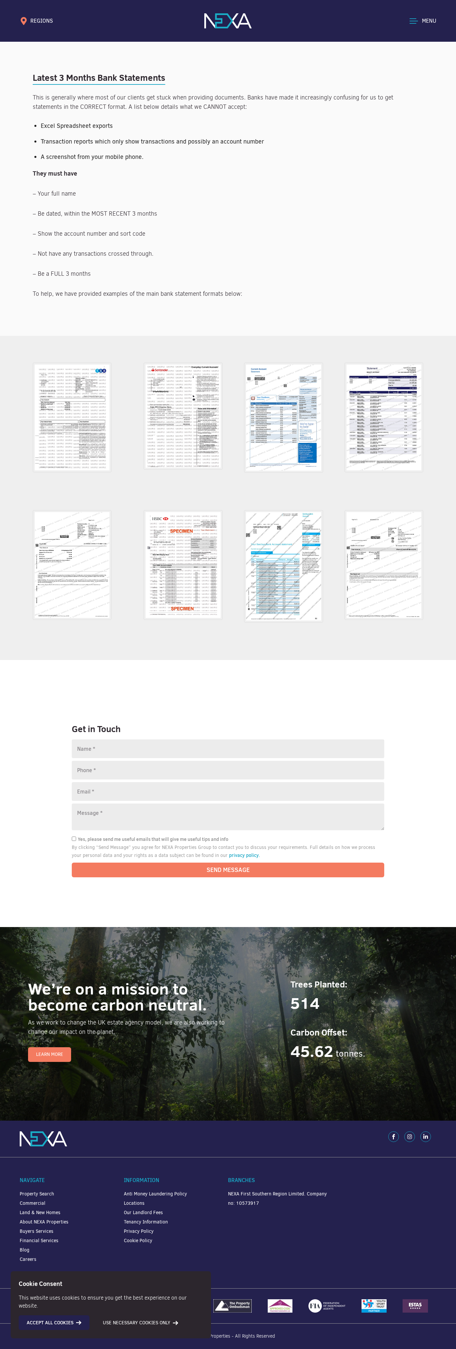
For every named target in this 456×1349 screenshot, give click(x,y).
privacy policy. (244, 855)
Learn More (49, 1054)
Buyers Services (36, 1231)
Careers (28, 1259)
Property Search (37, 1194)
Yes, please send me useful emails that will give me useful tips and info (153, 839)
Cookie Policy (138, 1241)
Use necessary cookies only (136, 1323)
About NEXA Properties (44, 1222)
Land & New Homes (40, 1212)
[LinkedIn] (425, 1136)
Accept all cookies (50, 1322)
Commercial (32, 1203)
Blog (24, 1250)
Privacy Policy (139, 1231)
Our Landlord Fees (143, 1212)
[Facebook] (393, 1136)
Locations (134, 1203)
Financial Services (39, 1241)
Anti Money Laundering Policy (155, 1194)
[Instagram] (409, 1136)
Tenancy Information (146, 1222)
